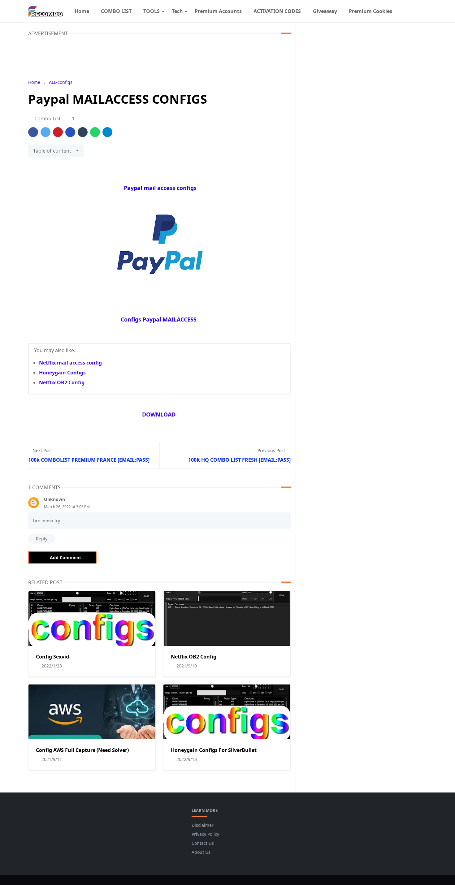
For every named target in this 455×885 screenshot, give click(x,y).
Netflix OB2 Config (61, 382)
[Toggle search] (423, 11)
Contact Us (203, 843)
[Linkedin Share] (70, 132)
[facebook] (401, 11)
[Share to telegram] (107, 132)
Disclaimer (203, 825)
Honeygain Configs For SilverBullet (214, 750)
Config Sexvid (52, 656)
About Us (201, 852)
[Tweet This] (45, 132)
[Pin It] (58, 132)
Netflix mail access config (70, 362)
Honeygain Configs (62, 372)
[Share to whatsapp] (95, 132)
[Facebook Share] (33, 132)
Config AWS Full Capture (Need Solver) (82, 750)
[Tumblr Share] (83, 132)
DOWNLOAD (159, 414)
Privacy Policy (205, 834)
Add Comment (65, 557)
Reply (41, 539)
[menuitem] (81, 11)
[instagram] (408, 11)
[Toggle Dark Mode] (417, 11)
